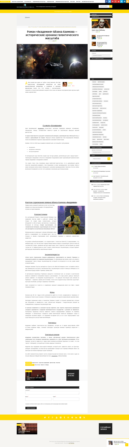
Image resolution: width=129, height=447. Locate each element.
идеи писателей (95, 96)
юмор (101, 144)
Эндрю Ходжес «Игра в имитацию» (24, 432)
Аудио (18, 424)
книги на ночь (103, 108)
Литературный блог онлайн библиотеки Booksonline (102, 44)
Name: (26, 396)
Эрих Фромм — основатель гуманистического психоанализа (101, 191)
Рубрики (94, 53)
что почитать (27, 1)
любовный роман (96, 115)
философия (106, 139)
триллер (104, 137)
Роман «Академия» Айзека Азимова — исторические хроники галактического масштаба (57, 26)
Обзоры (47, 364)
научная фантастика (96, 120)
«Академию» (54, 356)
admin (53, 40)
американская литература (62, 1)
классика (72, 1)
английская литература (88, 1)
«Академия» (41, 128)
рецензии (101, 127)
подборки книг (50, 1)
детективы (94, 93)
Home (29, 26)
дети (100, 93)
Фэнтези (78, 1)
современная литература (39, 1)
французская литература (97, 141)
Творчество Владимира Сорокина (101, 171)
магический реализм (97, 117)
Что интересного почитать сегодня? (46, 6)
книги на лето (35, 362)
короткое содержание (17, 1)
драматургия (105, 93)
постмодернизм (95, 125)
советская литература (97, 132)
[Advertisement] (52, 109)
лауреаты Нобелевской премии (99, 113)
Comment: (27, 390)
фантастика (52, 362)
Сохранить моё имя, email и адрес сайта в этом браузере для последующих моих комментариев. (46, 403)
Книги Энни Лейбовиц (98, 30)
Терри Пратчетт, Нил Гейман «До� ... (34, 378)
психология (94, 127)
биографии (94, 91)
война (100, 91)
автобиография (101, 82)
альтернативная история (97, 84)
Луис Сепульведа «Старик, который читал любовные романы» (101, 197)
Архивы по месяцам (97, 150)
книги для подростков (97, 105)
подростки (103, 122)
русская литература (96, 129)
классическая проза (96, 103)
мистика (105, 117)
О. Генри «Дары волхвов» (99, 166)
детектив (105, 91)
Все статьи (34, 26)
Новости (43, 364)
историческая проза (96, 98)
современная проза (96, 137)
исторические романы (97, 101)
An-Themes (71, 443)
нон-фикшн (105, 120)
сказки (104, 129)
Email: (54, 396)
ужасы (93, 139)
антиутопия (106, 89)
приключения (104, 125)
